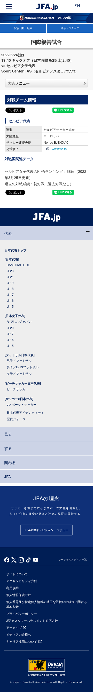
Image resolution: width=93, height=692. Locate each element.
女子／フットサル (19, 373)
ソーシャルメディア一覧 (72, 559)
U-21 (10, 276)
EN (77, 6)
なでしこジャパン (19, 321)
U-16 (10, 300)
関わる (10, 462)
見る (8, 434)
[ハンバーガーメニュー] (9, 6)
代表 (8, 233)
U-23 (10, 270)
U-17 (10, 294)
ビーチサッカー (17, 389)
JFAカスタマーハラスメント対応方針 (32, 620)
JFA (7, 476)
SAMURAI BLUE (18, 265)
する (8, 448)
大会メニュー (19, 83)
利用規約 (12, 587)
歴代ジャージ (16, 419)
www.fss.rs (59, 148)
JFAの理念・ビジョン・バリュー (46, 530)
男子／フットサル (19, 360)
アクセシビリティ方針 (21, 581)
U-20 (10, 327)
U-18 (10, 288)
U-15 (10, 306)
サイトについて (17, 574)
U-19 (10, 282)
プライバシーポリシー (21, 613)
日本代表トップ (15, 250)
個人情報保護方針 (18, 594)
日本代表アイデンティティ (25, 412)
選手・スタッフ (70, 28)
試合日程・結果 (23, 28)
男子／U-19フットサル (22, 367)
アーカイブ (14, 627)
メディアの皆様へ (18, 634)
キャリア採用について (21, 641)
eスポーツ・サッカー (21, 404)
